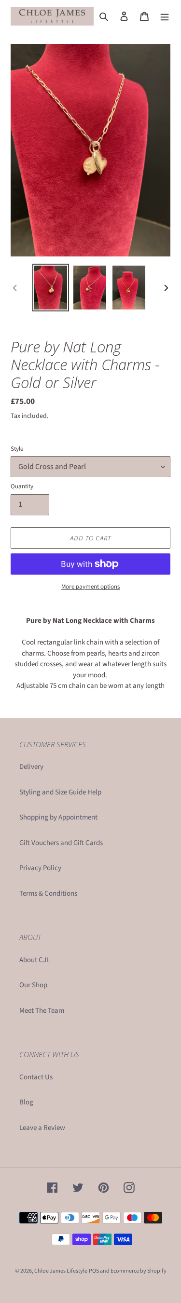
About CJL (34, 960)
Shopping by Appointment (58, 817)
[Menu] (164, 16)
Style (17, 448)
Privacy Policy (40, 868)
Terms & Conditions (48, 893)
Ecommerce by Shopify (139, 1271)
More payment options (90, 586)
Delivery (31, 767)
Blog (26, 1102)
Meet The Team (41, 1011)
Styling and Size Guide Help (60, 792)
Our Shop (33, 985)
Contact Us (36, 1077)
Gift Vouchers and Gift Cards (61, 843)
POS (94, 1271)
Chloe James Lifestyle (60, 1271)
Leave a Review (42, 1128)
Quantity (22, 486)
